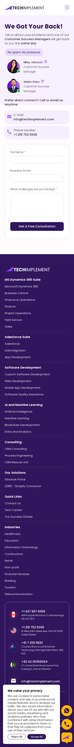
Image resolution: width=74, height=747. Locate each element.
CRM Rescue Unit (16, 462)
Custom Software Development (27, 374)
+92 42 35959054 (34, 661)
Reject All (16, 736)
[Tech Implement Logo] (25, 7)
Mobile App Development (22, 388)
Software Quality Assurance (24, 394)
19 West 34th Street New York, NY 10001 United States (42, 632)
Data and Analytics (18, 432)
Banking (10, 581)
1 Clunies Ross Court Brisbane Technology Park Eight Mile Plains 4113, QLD (42, 650)
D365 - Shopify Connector (23, 486)
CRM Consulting (16, 449)
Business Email (21, 171)
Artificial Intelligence (18, 412)
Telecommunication (19, 594)
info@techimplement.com (34, 119)
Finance (10, 306)
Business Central (16, 293)
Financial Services (17, 574)
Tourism (10, 587)
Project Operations (18, 313)
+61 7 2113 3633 (32, 642)
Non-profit (12, 567)
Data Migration (15, 350)
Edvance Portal (15, 479)
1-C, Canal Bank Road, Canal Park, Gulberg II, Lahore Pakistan (40, 667)
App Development (18, 357)
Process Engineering (19, 455)
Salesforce (12, 344)
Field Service (13, 320)
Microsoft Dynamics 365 (21, 286)
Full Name (17, 152)
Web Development (18, 381)
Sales (8, 326)
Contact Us (13, 503)
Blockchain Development (22, 425)
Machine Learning (17, 418)
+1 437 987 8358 (33, 611)
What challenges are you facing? (33, 189)
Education (12, 541)
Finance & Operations (20, 300)
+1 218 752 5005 (25, 134)
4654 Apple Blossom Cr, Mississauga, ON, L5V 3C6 (42, 617)
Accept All (37, 736)
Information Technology (21, 547)
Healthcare (12, 534)
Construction (14, 554)
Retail (9, 561)
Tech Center (13, 510)
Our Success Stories (19, 517)
